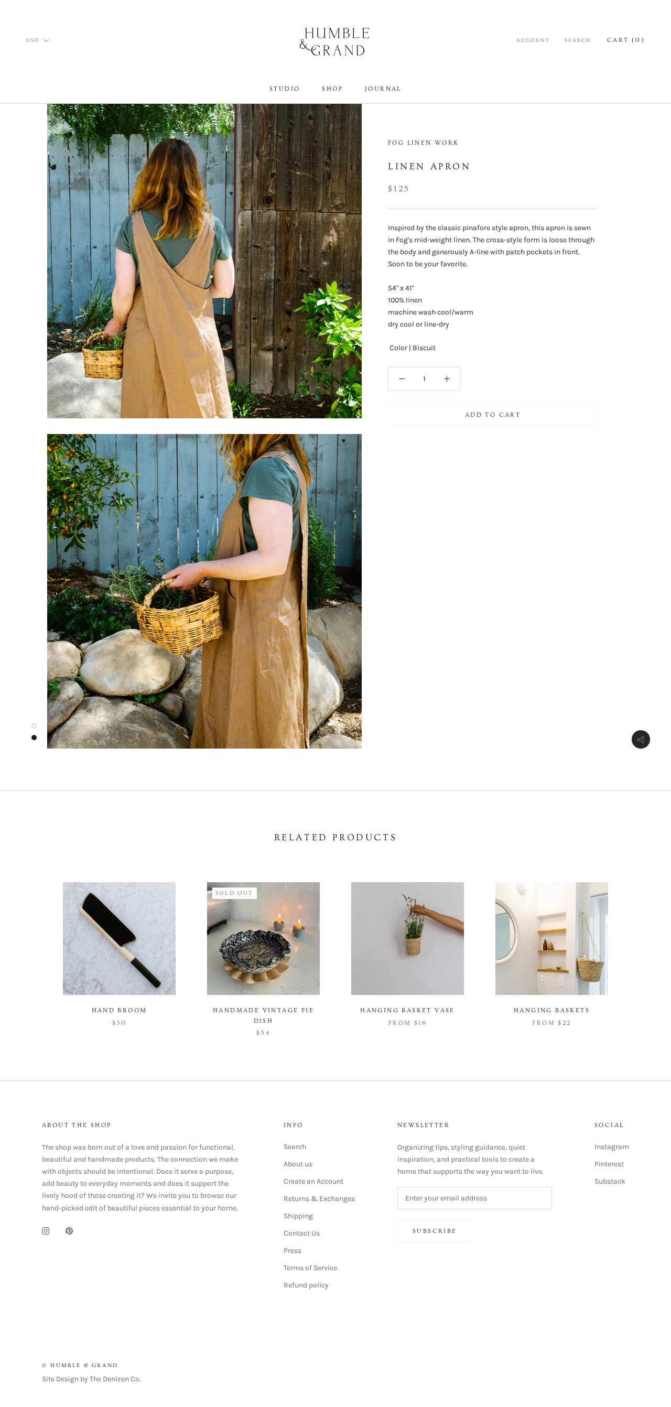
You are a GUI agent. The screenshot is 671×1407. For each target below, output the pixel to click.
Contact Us (302, 1233)
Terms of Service (310, 1267)
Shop (332, 88)
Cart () (626, 40)
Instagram (611, 1146)
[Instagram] (45, 1231)
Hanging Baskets (552, 1010)
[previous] (33, 948)
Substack (609, 1181)
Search (578, 40)
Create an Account (313, 1181)
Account (533, 40)
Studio (284, 88)
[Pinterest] (69, 1231)
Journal (383, 88)
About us (298, 1164)
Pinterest (609, 1164)
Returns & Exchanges (319, 1198)
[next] (638, 948)
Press (292, 1250)
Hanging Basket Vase (407, 1010)
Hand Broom (119, 1010)
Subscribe (435, 1231)
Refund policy (306, 1285)
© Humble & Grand (80, 1365)
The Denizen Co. (115, 1378)
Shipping (298, 1215)
